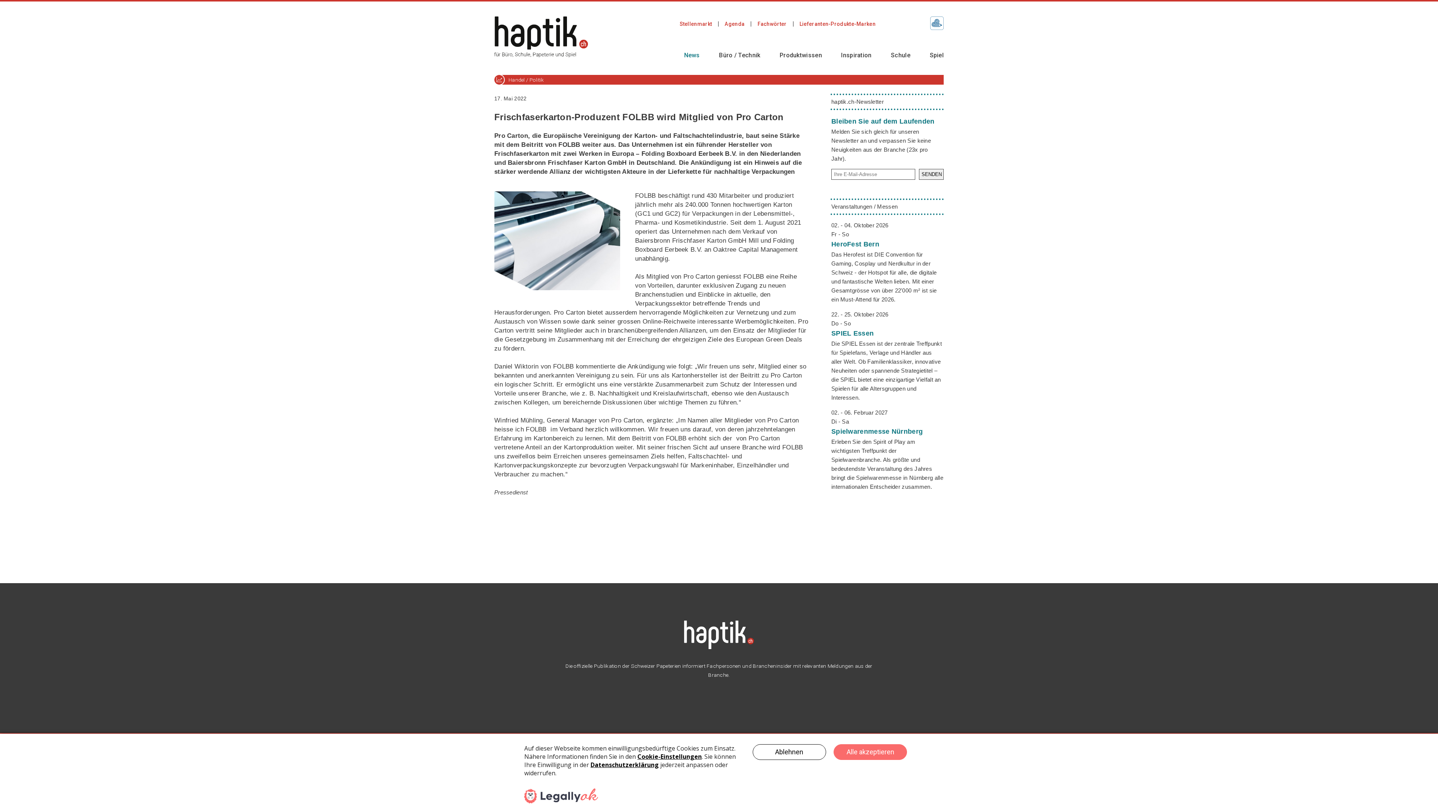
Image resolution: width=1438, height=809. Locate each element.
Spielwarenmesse (877, 431)
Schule (900, 55)
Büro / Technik (739, 55)
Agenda (734, 24)
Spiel (937, 55)
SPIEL (852, 333)
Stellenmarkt (696, 24)
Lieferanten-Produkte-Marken (838, 24)
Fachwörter (772, 24)
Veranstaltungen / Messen (864, 206)
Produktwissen (801, 55)
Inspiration (856, 55)
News (692, 55)
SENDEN (932, 174)
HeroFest (855, 244)
